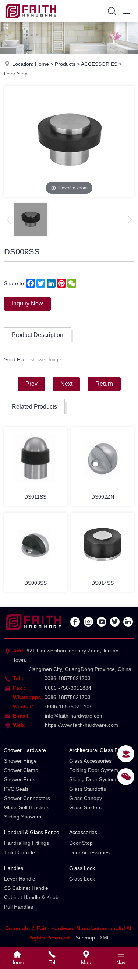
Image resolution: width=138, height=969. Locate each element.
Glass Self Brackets (26, 807)
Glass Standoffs (87, 789)
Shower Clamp (21, 770)
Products (65, 64)
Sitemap (85, 938)
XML (104, 938)
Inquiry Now (27, 303)
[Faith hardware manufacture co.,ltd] (30, 20)
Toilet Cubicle (19, 852)
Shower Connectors (27, 798)
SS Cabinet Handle (26, 888)
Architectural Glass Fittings (100, 750)
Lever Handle (19, 879)
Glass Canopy (85, 798)
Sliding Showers (22, 817)
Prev (31, 384)
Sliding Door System (92, 779)
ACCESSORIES (99, 64)
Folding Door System (93, 770)
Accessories (83, 832)
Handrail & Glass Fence (31, 832)
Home (42, 64)
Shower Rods (19, 779)
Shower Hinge (20, 761)
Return (104, 384)
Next (66, 384)
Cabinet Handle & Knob (31, 897)
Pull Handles (18, 907)
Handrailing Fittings (26, 843)
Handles (13, 868)
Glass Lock (82, 868)
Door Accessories (89, 852)
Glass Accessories (90, 761)
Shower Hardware (25, 750)
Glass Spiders (85, 807)
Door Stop (16, 74)
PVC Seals (16, 789)
